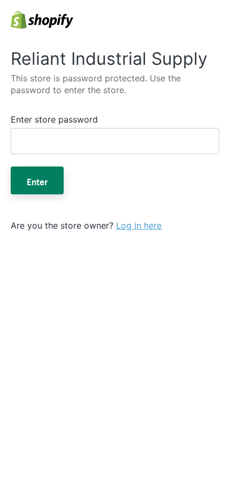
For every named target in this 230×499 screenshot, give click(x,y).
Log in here (139, 225)
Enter (37, 180)
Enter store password (54, 119)
